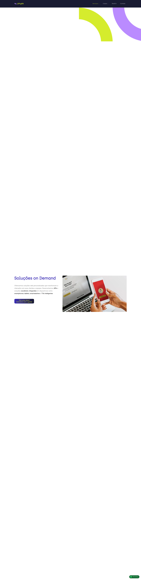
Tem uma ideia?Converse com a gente (24, 301)
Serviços (95, 3)
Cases (105, 3)
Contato (122, 3)
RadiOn (114, 3)
